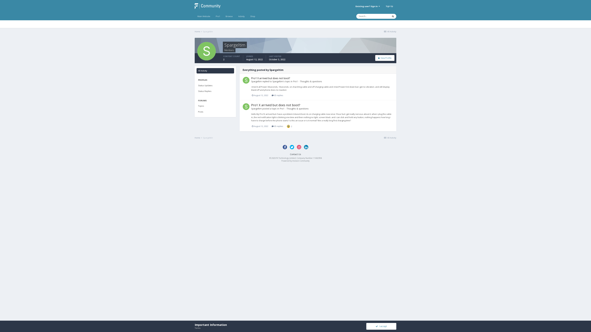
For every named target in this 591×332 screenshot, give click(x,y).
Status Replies (204, 91)
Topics (201, 106)
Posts (200, 111)
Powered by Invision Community (295, 161)
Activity (241, 16)
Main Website (203, 16)
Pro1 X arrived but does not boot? (270, 78)
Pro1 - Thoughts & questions (307, 81)
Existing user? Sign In (367, 6)
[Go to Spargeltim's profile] (246, 80)
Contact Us (295, 154)
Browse (229, 16)
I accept (382, 326)
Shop (252, 16)
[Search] (393, 16)
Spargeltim (256, 81)
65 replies (278, 95)
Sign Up (389, 6)
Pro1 (218, 16)
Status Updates (205, 85)
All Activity (202, 70)
